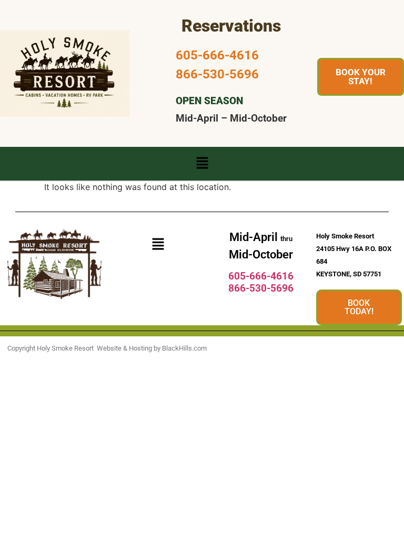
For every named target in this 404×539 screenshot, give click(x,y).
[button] (202, 163)
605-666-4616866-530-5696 (261, 282)
